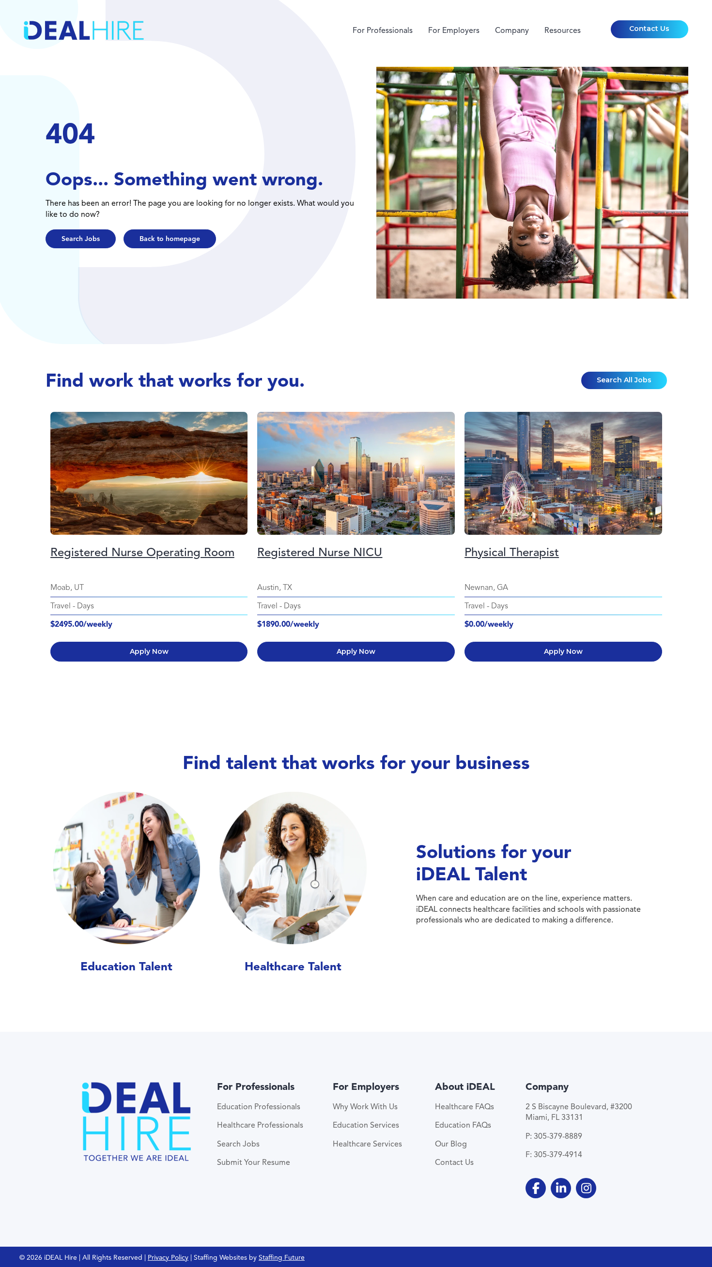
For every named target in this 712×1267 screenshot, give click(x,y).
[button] (649, 29)
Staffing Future (282, 1257)
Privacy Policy (168, 1257)
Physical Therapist (511, 552)
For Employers (454, 30)
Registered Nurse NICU (319, 552)
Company (512, 30)
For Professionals (383, 30)
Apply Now (149, 651)
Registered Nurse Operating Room (142, 552)
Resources (562, 30)
